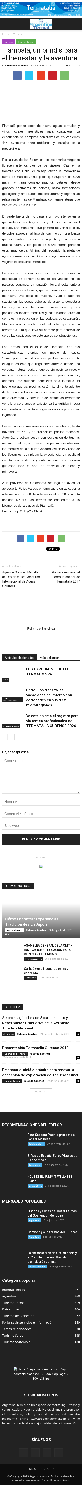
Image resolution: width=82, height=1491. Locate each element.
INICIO (32, 1469)
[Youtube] (41, 637)
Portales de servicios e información (27, 1322)
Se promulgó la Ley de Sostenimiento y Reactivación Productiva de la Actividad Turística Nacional (35, 1023)
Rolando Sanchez (17, 65)
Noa (5, 679)
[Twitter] (58, 1452)
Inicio (5, 34)
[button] (76, 24)
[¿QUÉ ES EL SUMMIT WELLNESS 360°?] (13, 1181)
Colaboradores (11, 726)
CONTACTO (47, 1469)
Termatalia (35, 1164)
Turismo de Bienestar (14, 1053)
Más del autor (49, 657)
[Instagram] (47, 1452)
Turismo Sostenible (16, 1342)
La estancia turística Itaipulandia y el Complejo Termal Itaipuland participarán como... (52, 1257)
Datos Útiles (35, 1185)
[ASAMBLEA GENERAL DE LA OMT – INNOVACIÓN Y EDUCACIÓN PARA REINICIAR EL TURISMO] (11, 949)
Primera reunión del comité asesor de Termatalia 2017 (66, 576)
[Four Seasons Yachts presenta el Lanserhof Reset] (13, 1140)
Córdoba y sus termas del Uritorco (53, 1232)
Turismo (8, 41)
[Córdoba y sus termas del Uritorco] (13, 1237)
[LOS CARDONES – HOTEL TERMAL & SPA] (13, 674)
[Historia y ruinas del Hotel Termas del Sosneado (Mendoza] (13, 1216)
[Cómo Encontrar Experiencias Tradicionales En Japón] (41, 916)
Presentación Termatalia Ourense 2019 (35, 1048)
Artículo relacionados (20, 657)
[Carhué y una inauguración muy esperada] (11, 973)
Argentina (30, 977)
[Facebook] (23, 1452)
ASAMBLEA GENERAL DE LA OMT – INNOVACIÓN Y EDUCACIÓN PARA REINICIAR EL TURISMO (48, 950)
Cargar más (40, 1091)
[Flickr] (35, 1452)
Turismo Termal (26, 41)
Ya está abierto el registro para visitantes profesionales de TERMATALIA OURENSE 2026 (52, 721)
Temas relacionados (10, 699)
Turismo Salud (12, 1335)
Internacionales (15, 930)
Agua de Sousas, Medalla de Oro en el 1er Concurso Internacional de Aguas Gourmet (21, 579)
